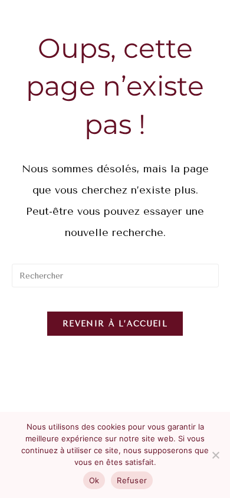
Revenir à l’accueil (115, 323)
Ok (94, 480)
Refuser (132, 480)
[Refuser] (215, 455)
